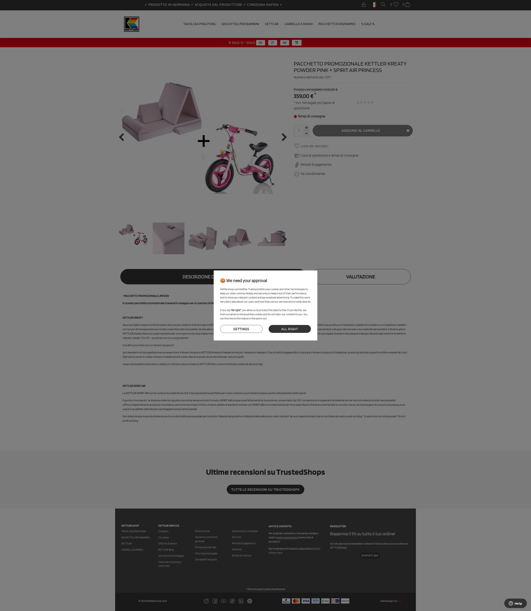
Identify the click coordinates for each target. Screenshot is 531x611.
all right (289, 329)
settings (241, 329)
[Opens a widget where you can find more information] (515, 604)
